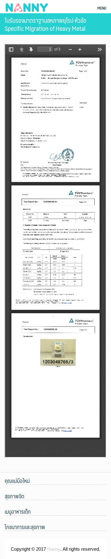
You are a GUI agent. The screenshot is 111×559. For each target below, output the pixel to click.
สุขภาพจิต (14, 496)
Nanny (53, 549)
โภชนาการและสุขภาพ (25, 527)
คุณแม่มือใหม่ (17, 480)
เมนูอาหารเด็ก (18, 511)
